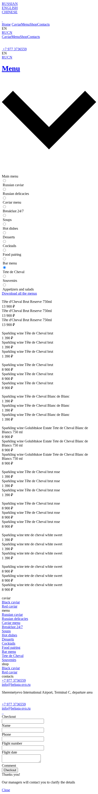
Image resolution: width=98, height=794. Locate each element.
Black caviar (11, 602)
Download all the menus (19, 293)
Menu (25, 24)
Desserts (8, 639)
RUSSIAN (10, 4)
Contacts (43, 24)
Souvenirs (9, 660)
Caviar (16, 24)
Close (6, 790)
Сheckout (10, 770)
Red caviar (9, 606)
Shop (33, 24)
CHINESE (10, 12)
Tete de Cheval (12, 656)
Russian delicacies (15, 619)
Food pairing (11, 647)
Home (6, 24)
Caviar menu (11, 623)
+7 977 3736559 (15, 49)
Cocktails (8, 643)
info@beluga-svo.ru (16, 684)
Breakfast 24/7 (12, 627)
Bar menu (9, 652)
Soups (6, 631)
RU (4, 33)
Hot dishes (9, 635)
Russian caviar (12, 614)
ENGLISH (10, 8)
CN (9, 33)
